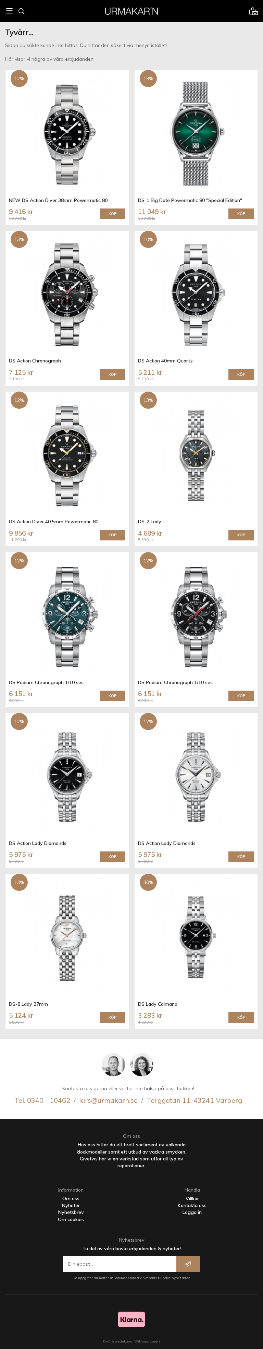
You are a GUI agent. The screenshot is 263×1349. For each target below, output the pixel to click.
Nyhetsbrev (71, 1212)
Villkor (192, 1198)
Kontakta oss (192, 1205)
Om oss (70, 1198)
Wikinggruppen (147, 1341)
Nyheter (71, 1205)
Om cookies (71, 1219)
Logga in (192, 1212)
